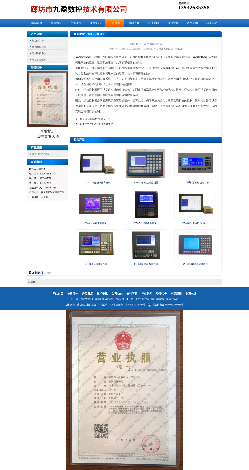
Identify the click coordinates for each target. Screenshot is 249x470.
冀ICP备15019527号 (135, 304)
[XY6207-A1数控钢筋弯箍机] (96, 177)
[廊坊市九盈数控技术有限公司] (85, 9)
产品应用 (192, 23)
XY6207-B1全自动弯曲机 (195, 264)
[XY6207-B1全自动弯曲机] (195, 259)
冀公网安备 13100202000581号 (168, 304)
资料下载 (134, 23)
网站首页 (36, 23)
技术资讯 (95, 23)
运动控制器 (38, 40)
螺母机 (31, 282)
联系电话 (211, 23)
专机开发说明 (39, 59)
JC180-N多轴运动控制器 (145, 182)
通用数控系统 (39, 47)
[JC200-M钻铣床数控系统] (96, 218)
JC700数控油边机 (41, 154)
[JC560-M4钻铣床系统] (96, 259)
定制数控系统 (39, 53)
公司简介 (56, 23)
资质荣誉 (172, 23)
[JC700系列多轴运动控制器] (195, 218)
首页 (90, 34)
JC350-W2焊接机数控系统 (145, 223)
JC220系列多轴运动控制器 (195, 182)
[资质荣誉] (47, 141)
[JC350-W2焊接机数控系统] (145, 218)
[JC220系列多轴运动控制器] (195, 177)
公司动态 (114, 23)
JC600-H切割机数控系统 (145, 264)
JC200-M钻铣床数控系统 (96, 223)
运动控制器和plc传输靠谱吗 (99, 123)
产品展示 (75, 23)
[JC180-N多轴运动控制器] (145, 177)
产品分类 (36, 34)
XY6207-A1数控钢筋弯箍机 (96, 182)
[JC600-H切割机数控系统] (145, 259)
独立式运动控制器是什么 (97, 119)
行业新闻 (153, 23)
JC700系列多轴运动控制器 (195, 223)
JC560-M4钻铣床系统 (96, 264)
